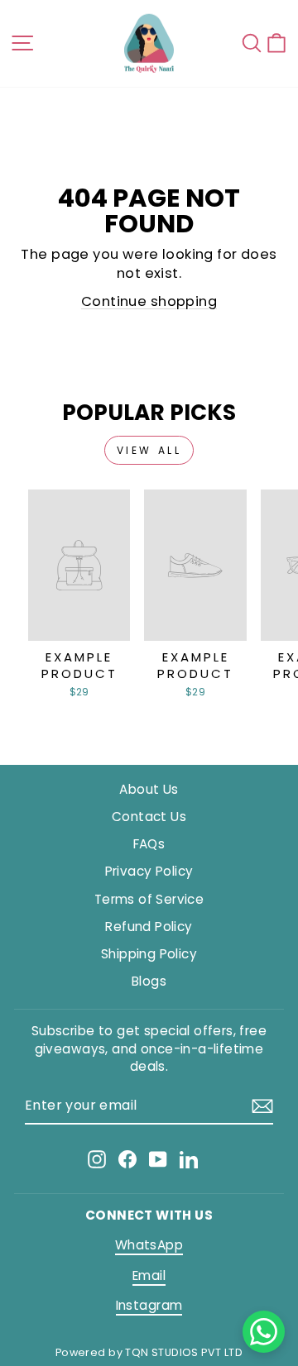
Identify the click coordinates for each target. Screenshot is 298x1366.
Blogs (149, 981)
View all (149, 450)
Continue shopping (149, 301)
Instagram (149, 1305)
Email (149, 1275)
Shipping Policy (149, 953)
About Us (148, 789)
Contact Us (149, 816)
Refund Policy (148, 926)
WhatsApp (149, 1245)
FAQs (149, 844)
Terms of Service (149, 899)
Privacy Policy (149, 871)
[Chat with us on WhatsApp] (264, 1332)
